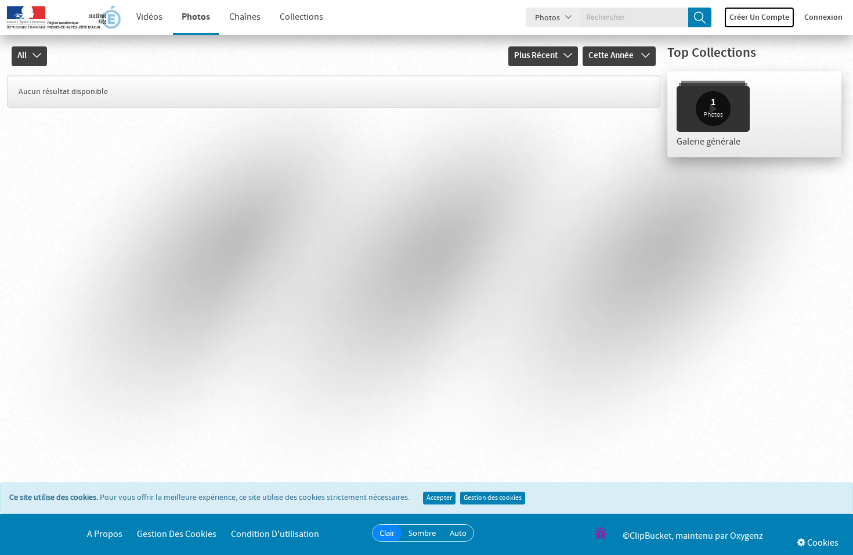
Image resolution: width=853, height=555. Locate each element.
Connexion (823, 17)
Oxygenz (746, 536)
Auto (458, 533)
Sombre (422, 533)
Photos (196, 17)
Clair (387, 533)
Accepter (439, 498)
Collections (301, 17)
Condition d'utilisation (275, 534)
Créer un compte (759, 17)
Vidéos (149, 17)
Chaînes (245, 17)
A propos (104, 534)
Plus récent (536, 56)
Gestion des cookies (493, 498)
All (22, 56)
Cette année (611, 56)
